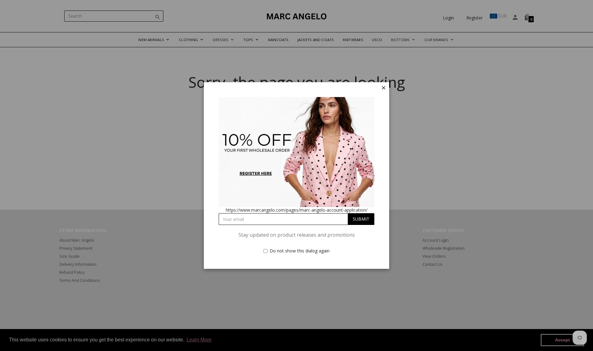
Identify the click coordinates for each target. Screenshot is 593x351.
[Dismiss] (383, 87)
